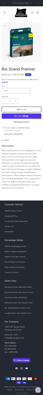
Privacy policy (31, 390)
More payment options (21, 122)
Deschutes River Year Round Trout (19, 292)
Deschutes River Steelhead (16, 297)
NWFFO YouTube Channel (15, 257)
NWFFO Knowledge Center (15, 246)
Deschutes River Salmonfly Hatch (18, 287)
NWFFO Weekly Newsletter (15, 251)
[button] (4, 12)
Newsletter (9, 231)
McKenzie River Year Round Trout (19, 303)
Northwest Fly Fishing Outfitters (20, 387)
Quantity (5, 96)
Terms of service (22, 393)
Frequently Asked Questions (16, 221)
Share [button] (6, 140)
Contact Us (9, 226)
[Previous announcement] (4, 3)
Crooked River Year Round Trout (18, 313)
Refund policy (19, 390)
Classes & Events (12, 272)
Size (3, 86)
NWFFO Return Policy (13, 211)
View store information (13, 134)
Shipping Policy (11, 216)
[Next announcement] (38, 3)
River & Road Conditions (15, 267)
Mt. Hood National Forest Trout (17, 308)
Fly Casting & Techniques (15, 262)
